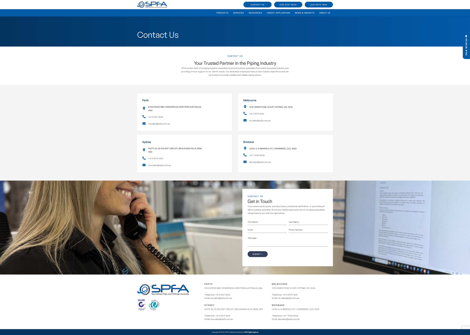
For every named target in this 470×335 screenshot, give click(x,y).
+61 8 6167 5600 (222, 294)
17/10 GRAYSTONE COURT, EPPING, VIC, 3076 (293, 288)
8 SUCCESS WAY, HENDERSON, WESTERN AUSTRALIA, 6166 (233, 288)
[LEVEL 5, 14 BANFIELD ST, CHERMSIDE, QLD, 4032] (246, 148)
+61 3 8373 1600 (222, 315)
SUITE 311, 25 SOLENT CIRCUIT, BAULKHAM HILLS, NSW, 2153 (233, 309)
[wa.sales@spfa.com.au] (145, 124)
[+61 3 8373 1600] (246, 114)
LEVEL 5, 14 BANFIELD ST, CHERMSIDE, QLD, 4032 (295, 309)
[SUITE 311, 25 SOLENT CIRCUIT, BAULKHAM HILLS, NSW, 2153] (145, 150)
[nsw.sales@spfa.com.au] (145, 165)
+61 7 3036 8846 (290, 315)
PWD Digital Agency (251, 332)
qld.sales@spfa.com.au (289, 319)
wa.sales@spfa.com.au (221, 298)
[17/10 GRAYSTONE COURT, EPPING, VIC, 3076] (246, 107)
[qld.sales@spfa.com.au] (246, 162)
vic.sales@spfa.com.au (288, 298)
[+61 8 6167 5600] (145, 117)
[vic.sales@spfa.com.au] (246, 120)
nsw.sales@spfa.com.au (221, 319)
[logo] (152, 5)
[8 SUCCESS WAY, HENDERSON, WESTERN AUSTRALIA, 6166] (145, 108)
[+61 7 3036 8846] (246, 155)
